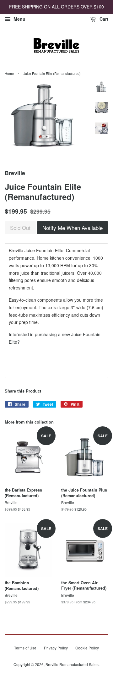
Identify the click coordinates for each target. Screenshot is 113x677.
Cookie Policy (87, 647)
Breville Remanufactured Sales (72, 664)
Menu (18, 19)
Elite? (14, 342)
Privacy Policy (56, 647)
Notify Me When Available (72, 228)
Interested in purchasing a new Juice (46, 334)
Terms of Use (25, 647)
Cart (103, 19)
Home (9, 73)
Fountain (91, 334)
